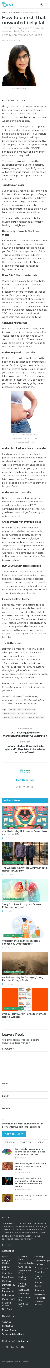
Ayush (5, 1256)
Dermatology (8, 1285)
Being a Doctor (6, 1261)
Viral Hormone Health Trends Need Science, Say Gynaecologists (21, 942)
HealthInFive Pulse (24, 1272)
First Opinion (8, 1309)
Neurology (23, 1293)
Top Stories (39, 1298)
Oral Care (38, 1264)
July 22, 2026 (8, 874)
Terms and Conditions (13, 1334)
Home (4, 12)
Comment (8, 1048)
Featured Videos (6, 1304)
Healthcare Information (14, 717)
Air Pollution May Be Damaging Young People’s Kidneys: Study (22, 979)
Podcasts (38, 1282)
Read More (7, 1245)
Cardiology (7, 1273)
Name (6, 1083)
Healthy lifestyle (35, 717)
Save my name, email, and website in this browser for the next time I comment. (22, 1125)
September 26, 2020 (11, 40)
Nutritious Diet (23, 1305)
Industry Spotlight (22, 1284)
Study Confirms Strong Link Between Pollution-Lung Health (22, 906)
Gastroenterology (26, 1263)
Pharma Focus (38, 1277)
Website (6, 1108)
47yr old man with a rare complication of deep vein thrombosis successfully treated (29, 1182)
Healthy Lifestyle (31, 12)
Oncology (39, 1256)
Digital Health (8, 1299)
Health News (9, 713)
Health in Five (25, 780)
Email (6, 1096)
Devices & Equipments (8, 1289)
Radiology (39, 1290)
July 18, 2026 (8, 947)
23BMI (12, 709)
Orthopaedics (41, 1268)
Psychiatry (39, 1286)
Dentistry (6, 1281)
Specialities (39, 1294)
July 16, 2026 (8, 1020)
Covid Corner (8, 1277)
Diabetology (8, 1295)
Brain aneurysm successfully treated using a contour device (30, 1166)
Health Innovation (26, 709)
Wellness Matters (15, 12)
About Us (6, 1322)
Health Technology (26, 713)
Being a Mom (6, 1268)
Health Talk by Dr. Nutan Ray (31, 1195)
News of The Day (24, 1298)
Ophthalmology (42, 1260)
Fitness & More (22, 1257)
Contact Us (7, 1326)
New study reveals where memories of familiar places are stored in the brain (30, 1152)
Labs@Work (24, 1290)
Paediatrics (39, 1272)
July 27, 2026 (8, 838)
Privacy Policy (9, 1330)
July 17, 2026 (8, 984)
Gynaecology (24, 1267)
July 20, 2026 (8, 911)
